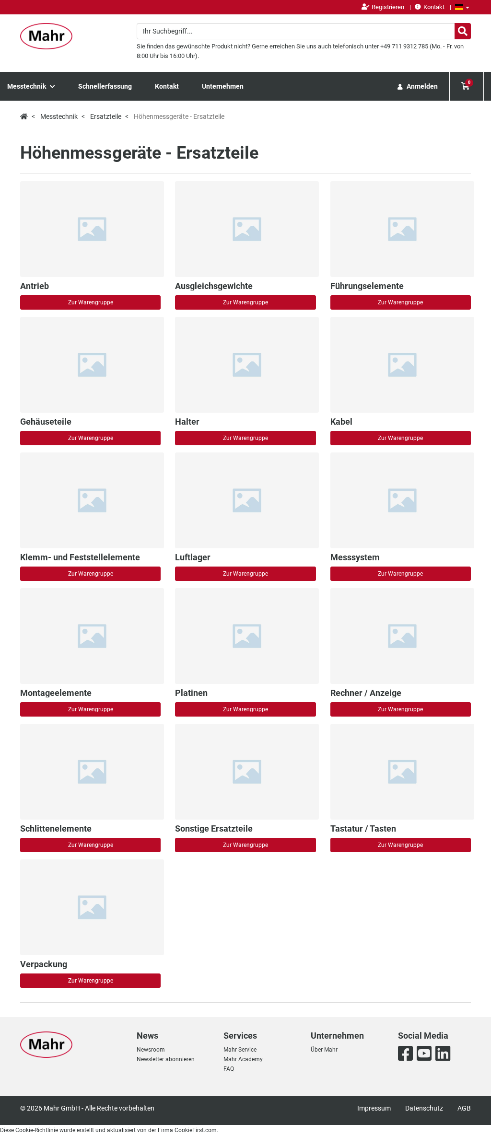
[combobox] (304, 31)
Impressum (374, 1108)
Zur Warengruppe (90, 302)
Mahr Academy (243, 1059)
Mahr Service (240, 1049)
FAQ (228, 1069)
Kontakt (433, 7)
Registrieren (388, 7)
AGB (464, 1108)
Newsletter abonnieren (166, 1059)
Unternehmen (223, 86)
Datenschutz (424, 1108)
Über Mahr (324, 1049)
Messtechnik (27, 86)
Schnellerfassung (105, 86)
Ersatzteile (105, 116)
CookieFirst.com (196, 1130)
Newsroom (151, 1049)
